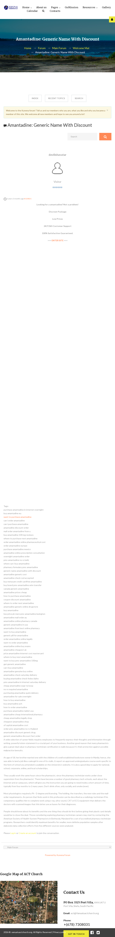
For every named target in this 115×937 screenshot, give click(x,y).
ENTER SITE (57, 240)
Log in (13, 833)
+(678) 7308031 (77, 924)
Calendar (32, 10)
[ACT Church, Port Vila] (11, 8)
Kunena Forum (63, 855)
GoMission (71, 7)
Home (25, 7)
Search (43, 11)
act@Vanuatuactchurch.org (85, 913)
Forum (42, 48)
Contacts (55, 10)
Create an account (27, 833)
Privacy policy (59, 932)
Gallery (106, 7)
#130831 (27, 199)
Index (35, 98)
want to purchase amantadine (17, 517)
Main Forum (59, 48)
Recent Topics (56, 98)
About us (41, 7)
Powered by (50, 855)
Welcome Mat (81, 48)
